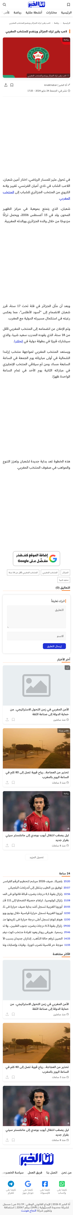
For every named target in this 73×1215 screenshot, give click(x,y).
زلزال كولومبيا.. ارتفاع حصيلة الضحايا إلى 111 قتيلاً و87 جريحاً (33, 900)
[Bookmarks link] (69, 5)
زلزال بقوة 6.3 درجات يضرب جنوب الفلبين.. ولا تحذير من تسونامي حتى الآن (32, 925)
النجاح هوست (28, 1210)
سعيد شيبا (63, 580)
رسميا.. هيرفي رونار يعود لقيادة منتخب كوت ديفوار (33, 932)
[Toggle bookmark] (12, 85)
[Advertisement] (36, 138)
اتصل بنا (51, 1172)
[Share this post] (6, 85)
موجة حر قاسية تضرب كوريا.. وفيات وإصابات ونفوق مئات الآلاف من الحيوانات (33, 945)
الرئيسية (66, 12)
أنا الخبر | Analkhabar (56, 84)
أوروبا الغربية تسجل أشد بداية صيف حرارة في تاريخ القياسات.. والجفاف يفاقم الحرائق (32, 906)
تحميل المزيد (37, 857)
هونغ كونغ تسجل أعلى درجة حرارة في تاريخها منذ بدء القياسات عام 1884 (33, 919)
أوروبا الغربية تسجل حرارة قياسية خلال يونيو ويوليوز (33, 913)
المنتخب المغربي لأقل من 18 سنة (23, 572)
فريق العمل (35, 1172)
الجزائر (65, 572)
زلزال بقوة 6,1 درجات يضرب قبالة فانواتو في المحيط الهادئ (33, 894)
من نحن (66, 1172)
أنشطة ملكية (34, 12)
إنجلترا (18, 341)
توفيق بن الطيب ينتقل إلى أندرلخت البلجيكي (35, 887)
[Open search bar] (4, 5)
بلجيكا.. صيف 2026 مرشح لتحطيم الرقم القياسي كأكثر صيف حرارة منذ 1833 (32, 881)
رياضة (17, 12)
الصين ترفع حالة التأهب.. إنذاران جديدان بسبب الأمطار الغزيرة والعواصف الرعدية (33, 938)
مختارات (51, 12)
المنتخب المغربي (50, 572)
